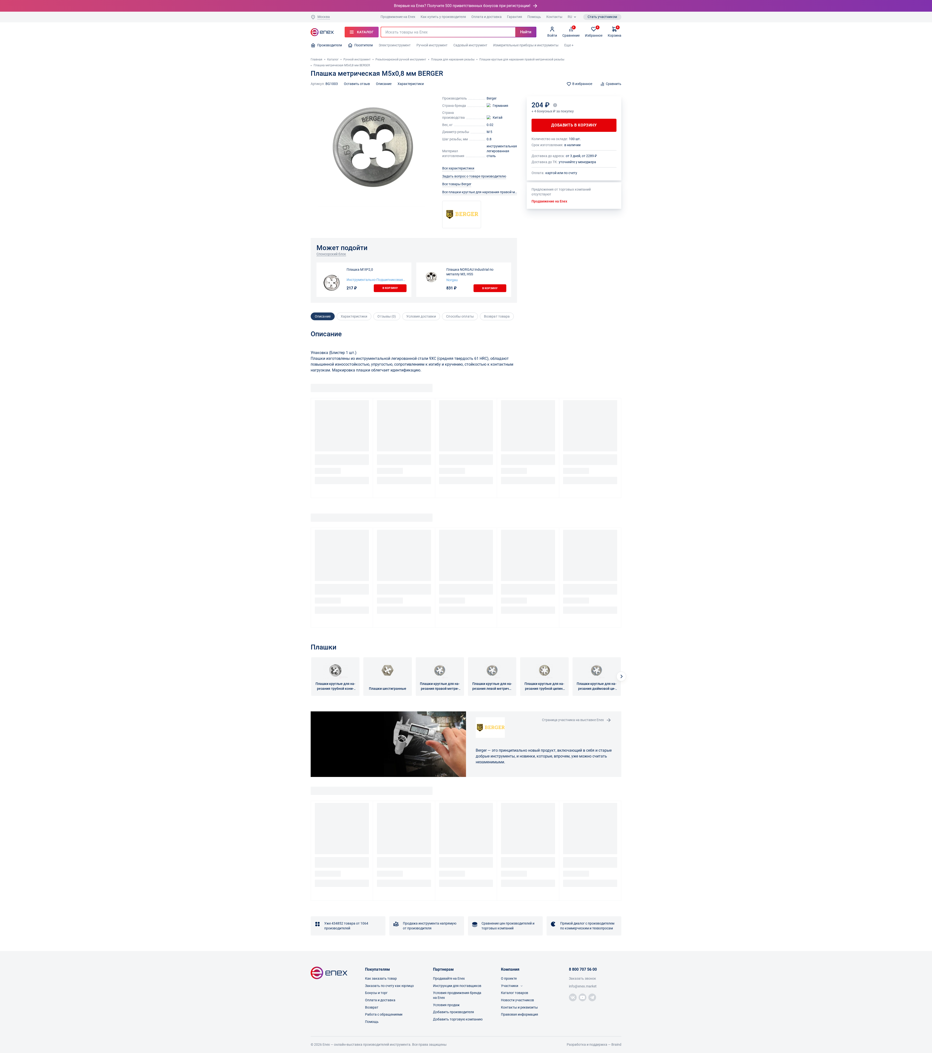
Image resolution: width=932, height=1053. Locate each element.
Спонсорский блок (331, 254)
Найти (525, 32)
